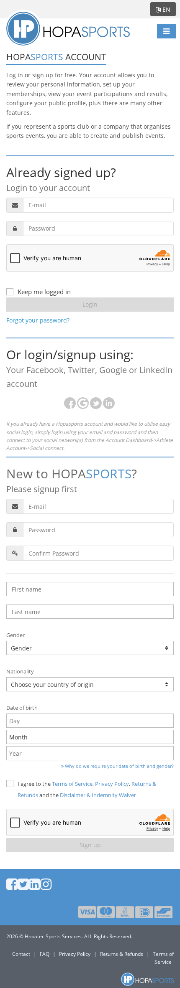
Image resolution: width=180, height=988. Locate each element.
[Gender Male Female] (90, 648)
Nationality (20, 671)
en (165, 9)
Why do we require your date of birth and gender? (119, 766)
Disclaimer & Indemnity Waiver (98, 795)
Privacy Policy (112, 783)
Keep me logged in (44, 291)
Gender (15, 635)
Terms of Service (72, 783)
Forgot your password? (37, 320)
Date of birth (22, 707)
